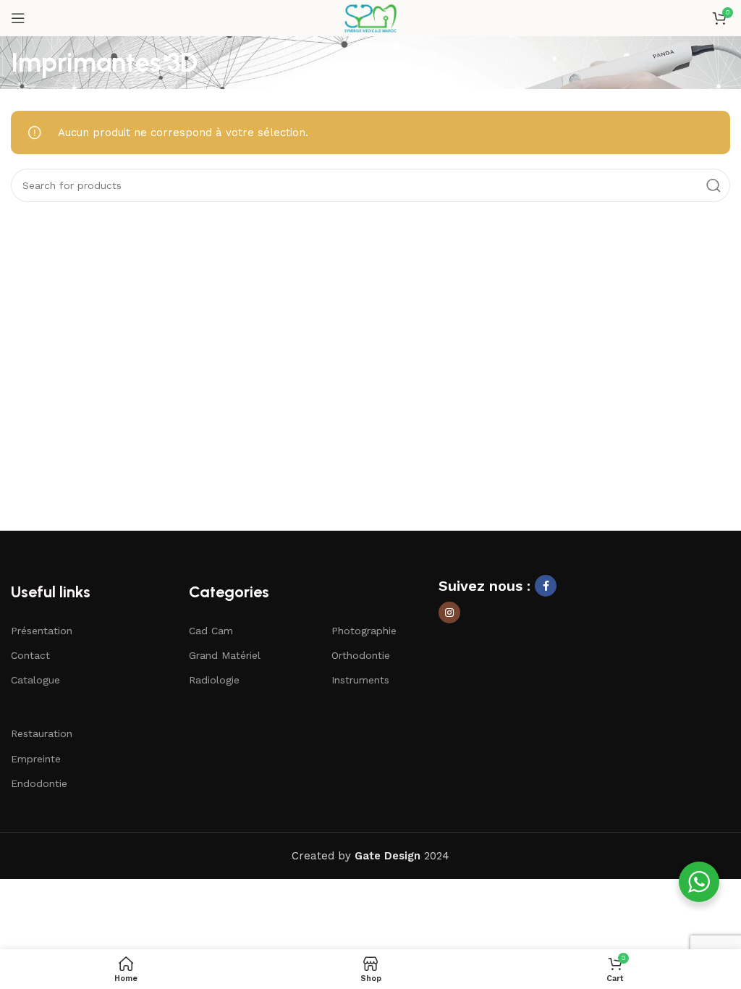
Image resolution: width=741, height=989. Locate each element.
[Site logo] (370, 17)
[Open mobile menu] (18, 18)
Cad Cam (211, 630)
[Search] (713, 185)
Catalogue (35, 680)
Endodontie (39, 783)
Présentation (41, 630)
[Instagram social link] (449, 612)
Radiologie (214, 680)
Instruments (360, 680)
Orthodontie (360, 655)
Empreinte (36, 759)
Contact (30, 655)
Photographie (364, 630)
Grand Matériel (225, 655)
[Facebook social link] (545, 586)
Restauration (41, 733)
